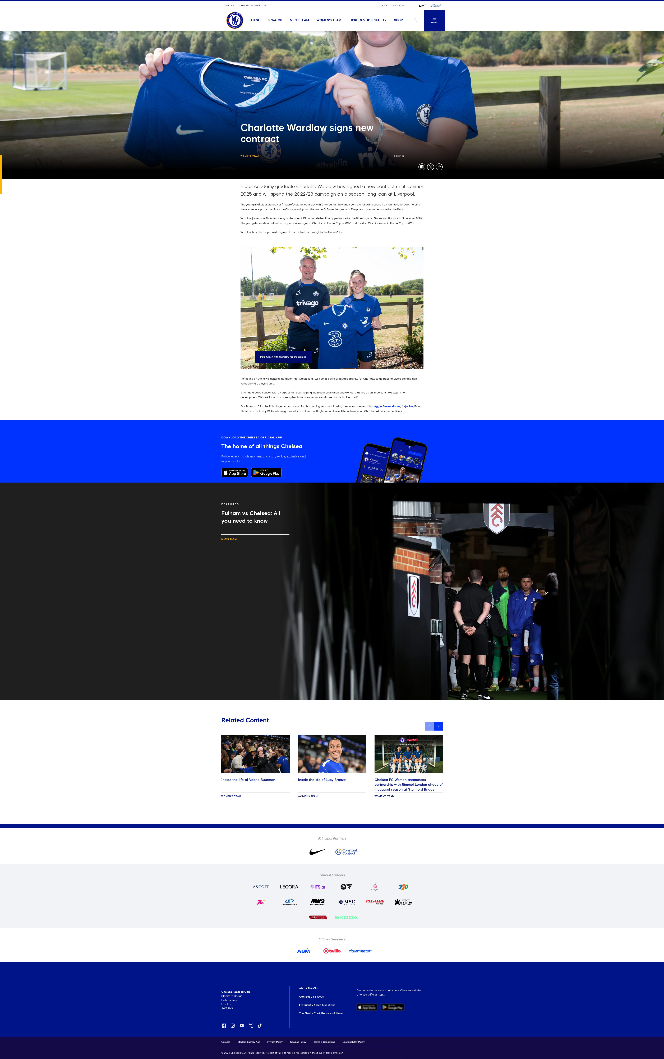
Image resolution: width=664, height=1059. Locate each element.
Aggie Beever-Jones (387, 406)
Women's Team (329, 20)
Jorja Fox (407, 406)
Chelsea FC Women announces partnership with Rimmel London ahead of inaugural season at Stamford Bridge (409, 784)
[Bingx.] (436, 5)
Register (398, 5)
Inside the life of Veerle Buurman (248, 780)
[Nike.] (422, 5)
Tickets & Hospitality (367, 20)
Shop (398, 20)
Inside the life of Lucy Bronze (322, 780)
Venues (229, 5)
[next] (438, 726)
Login (383, 5)
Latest (254, 20)
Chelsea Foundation (252, 5)
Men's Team (299, 20)
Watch (276, 20)
